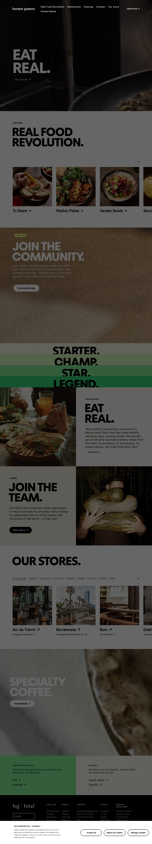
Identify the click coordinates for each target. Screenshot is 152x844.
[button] (93, 452)
